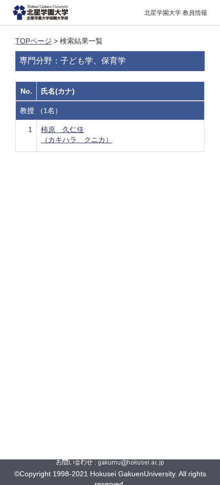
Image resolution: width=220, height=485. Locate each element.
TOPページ (33, 41)
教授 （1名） (41, 110)
